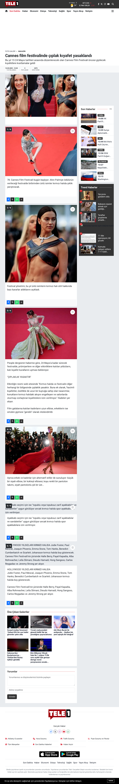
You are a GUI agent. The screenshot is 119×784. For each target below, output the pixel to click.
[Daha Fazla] (21, 200)
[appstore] (49, 754)
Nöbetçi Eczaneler (15, 739)
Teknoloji (52, 11)
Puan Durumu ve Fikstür (100, 739)
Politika (101, 115)
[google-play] (70, 754)
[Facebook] (51, 731)
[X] (55, 731)
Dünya (43, 11)
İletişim (89, 11)
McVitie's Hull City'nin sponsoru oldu (105, 143)
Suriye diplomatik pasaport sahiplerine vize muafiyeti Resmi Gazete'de (105, 132)
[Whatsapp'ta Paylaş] (17, 199)
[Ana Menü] (112, 11)
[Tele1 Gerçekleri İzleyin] (12, 4)
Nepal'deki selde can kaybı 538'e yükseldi (104, 166)
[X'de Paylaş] (12, 199)
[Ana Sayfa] (7, 11)
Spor (69, 11)
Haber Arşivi (68, 744)
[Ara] (113, 4)
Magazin (21, 51)
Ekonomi (34, 11)
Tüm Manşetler (14, 744)
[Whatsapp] (68, 731)
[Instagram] (59, 731)
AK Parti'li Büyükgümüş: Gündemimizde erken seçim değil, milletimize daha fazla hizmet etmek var (104, 120)
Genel (100, 127)
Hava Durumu (41, 739)
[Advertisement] (59, 32)
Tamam (110, 780)
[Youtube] (64, 731)
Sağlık (62, 11)
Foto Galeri (10, 51)
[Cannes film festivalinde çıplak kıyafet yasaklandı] (41, 95)
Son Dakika (15, 11)
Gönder (12, 696)
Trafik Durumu (68, 739)
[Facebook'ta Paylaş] (8, 199)
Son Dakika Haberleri (43, 744)
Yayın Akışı (78, 11)
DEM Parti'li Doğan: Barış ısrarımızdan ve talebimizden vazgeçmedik (104, 155)
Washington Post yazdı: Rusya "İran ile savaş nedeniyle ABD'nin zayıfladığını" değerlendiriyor (104, 178)
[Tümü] (111, 109)
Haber (25, 11)
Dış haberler (103, 161)
